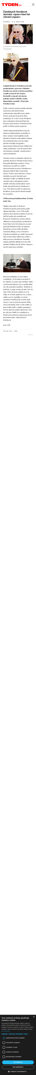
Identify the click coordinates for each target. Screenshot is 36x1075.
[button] (18, 1034)
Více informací (6, 1031)
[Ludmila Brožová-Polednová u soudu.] (17, 263)
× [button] (33, 1017)
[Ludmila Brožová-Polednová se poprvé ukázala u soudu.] (15, 67)
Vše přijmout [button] (18, 1062)
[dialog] (18, 1045)
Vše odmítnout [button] (18, 1067)
